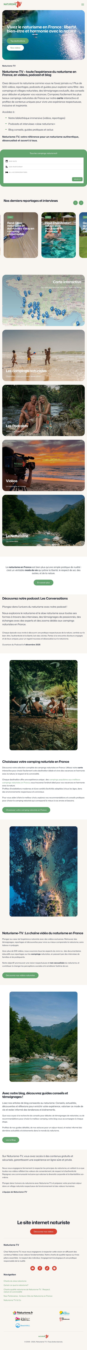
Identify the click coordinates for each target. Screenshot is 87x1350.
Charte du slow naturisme (15, 1281)
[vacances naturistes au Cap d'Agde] (64, 1313)
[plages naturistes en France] (23, 1325)
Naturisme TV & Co (12, 1300)
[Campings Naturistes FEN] (23, 1313)
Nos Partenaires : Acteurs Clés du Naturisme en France (28, 1296)
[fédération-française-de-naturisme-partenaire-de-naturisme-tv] (23, 1319)
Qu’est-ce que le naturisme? (16, 1285)
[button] (75, 203)
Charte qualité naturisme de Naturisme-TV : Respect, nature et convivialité (27, 1290)
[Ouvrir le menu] (82, 4)
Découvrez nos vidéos (43, 1231)
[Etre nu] (64, 1319)
